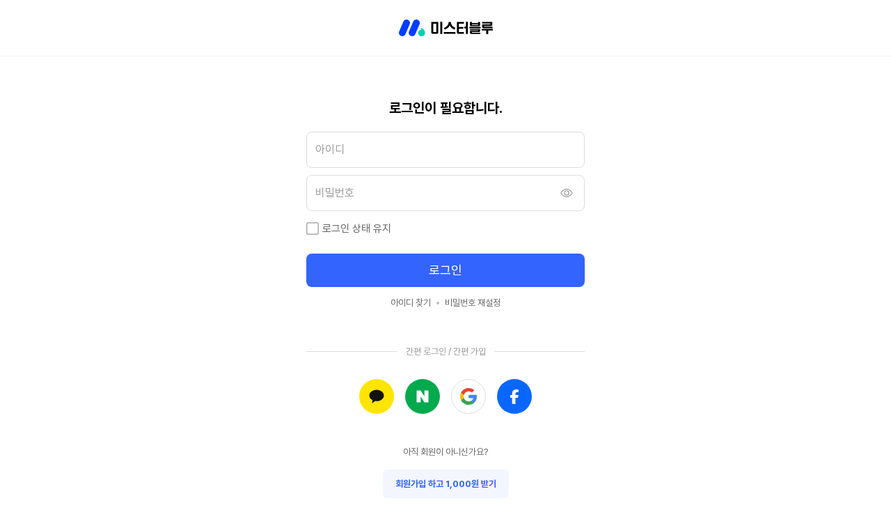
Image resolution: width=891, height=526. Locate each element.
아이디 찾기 (411, 302)
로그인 (445, 270)
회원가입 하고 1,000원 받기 (445, 484)
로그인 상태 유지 (356, 228)
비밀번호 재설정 (472, 302)
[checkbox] (312, 228)
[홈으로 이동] (446, 28)
